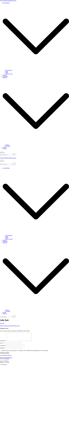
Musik (6, 72)
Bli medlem (7, 146)
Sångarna (5, 75)
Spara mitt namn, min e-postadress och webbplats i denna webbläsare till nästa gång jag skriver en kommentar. (25, 350)
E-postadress (3, 345)
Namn (1, 343)
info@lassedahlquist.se (7, 357)
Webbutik (5, 148)
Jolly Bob (2, 323)
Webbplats (2, 348)
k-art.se (5, 364)
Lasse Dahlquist (6, 2)
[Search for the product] (14, 154)
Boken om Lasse (9, 73)
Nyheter (4, 147)
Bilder (6, 71)
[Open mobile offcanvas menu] (0, 162)
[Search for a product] (1, 156)
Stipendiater (5, 76)
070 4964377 (6, 358)
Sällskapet (5, 77)
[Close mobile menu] (0, 165)
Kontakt (7, 144)
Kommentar (3, 340)
